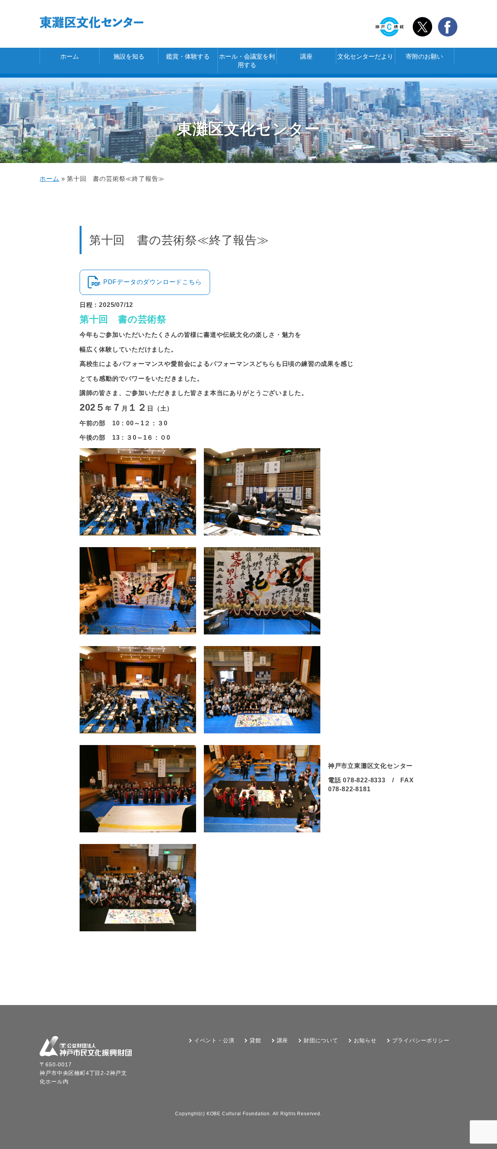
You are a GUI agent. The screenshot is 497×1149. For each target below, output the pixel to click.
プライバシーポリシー (421, 1040)
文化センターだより (365, 56)
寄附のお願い (424, 56)
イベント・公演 (214, 1040)
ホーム (69, 56)
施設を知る (128, 56)
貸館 (255, 1040)
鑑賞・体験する (188, 56)
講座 (306, 56)
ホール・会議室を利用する (247, 60)
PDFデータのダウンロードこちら (152, 282)
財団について (321, 1040)
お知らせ (365, 1040)
